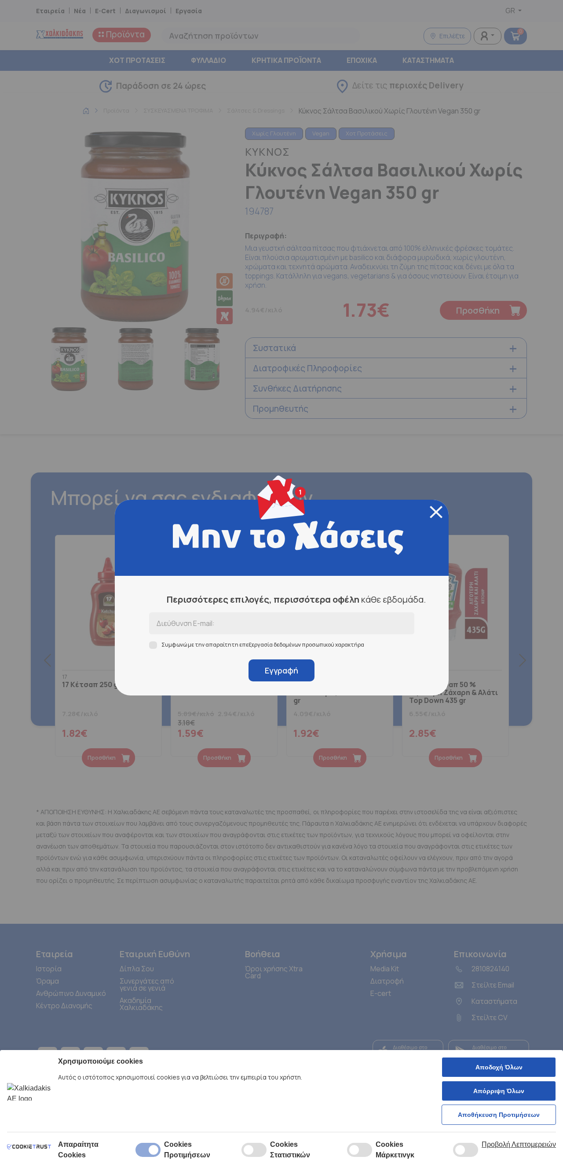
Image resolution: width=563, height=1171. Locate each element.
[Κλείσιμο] (436, 512)
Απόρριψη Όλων (498, 1090)
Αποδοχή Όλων (499, 1067)
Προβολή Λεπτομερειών (519, 1144)
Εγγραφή (281, 670)
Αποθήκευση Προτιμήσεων (499, 1114)
